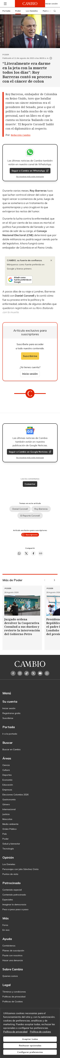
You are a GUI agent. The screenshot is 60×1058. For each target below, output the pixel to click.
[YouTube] (40, 673)
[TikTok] (26, 673)
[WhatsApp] (46, 673)
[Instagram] (19, 673)
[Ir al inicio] (30, 3)
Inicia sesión (30, 373)
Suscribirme (30, 356)
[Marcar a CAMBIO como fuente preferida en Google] (30, 280)
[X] (33, 673)
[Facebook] (13, 673)
